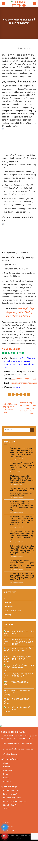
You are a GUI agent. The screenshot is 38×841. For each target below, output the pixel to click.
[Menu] (3, 3)
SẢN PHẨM (8, 607)
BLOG (6, 599)
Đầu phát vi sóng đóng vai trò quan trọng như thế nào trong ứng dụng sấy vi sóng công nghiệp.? (28, 408)
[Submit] (32, 430)
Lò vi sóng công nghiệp (12, 798)
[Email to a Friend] (21, 394)
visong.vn (16, 387)
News (5, 774)
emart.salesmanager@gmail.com (23, 383)
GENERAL (8, 603)
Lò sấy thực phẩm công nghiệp (14, 801)
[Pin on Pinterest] (24, 394)
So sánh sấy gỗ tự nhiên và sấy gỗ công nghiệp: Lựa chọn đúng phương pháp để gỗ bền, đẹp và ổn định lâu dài (22, 577)
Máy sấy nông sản (10, 805)
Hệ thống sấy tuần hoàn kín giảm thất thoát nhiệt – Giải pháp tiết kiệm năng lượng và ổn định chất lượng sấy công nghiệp (22, 564)
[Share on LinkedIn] (28, 394)
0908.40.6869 (16, 379)
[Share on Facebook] (13, 394)
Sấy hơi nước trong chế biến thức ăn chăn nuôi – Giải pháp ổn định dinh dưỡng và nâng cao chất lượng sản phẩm (22, 479)
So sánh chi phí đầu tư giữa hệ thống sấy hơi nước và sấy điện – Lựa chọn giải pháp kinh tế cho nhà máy (22, 466)
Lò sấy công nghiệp (10, 794)
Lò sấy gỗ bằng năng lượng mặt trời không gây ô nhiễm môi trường (20, 312)
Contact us (7, 782)
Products (6, 767)
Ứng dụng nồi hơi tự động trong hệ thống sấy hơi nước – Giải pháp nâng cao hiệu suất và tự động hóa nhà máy (22, 492)
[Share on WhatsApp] (9, 394)
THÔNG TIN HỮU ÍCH (12, 611)
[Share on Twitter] (17, 394)
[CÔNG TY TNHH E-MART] (19, 3)
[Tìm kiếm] (34, 3)
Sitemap (6, 778)
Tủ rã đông (7, 809)
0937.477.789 (30, 379)
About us (6, 763)
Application (7, 770)
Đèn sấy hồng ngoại (10, 790)
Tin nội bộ (7, 615)
